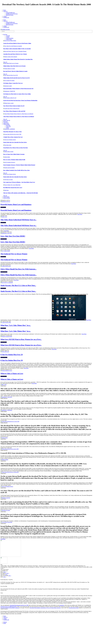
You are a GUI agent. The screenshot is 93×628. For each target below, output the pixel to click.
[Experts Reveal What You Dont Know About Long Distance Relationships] (9, 97)
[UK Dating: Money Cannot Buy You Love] (8, 80)
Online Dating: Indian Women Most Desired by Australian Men (18, 59)
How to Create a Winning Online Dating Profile (14, 159)
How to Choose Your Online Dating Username (14, 154)
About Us (5, 11)
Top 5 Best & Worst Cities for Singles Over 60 (13, 105)
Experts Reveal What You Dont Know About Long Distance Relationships (20, 100)
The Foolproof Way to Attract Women (14, 254)
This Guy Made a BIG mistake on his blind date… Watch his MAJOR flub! (20, 192)
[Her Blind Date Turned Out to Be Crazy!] (11, 184)
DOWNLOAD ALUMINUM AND (8, 606)
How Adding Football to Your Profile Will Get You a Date (16, 170)
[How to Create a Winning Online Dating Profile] (6, 157)
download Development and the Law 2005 (19, 605)
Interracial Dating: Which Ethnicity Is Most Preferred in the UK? (18, 88)
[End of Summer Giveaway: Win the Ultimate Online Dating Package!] (9, 162)
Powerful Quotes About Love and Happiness (16, 204)
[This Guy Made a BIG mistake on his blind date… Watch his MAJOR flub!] (6, 190)
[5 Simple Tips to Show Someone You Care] (12, 134)
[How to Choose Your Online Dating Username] (8, 151)
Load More (3, 539)
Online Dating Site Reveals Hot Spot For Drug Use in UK (16, 77)
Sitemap (5, 622)
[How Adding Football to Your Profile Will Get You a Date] (9, 167)
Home (4, 10)
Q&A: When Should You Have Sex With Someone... (18, 269)
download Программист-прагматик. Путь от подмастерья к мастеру (45, 607)
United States (9, 39)
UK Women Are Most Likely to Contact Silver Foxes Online (17, 93)
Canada (7, 37)
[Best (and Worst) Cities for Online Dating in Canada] (9, 68)
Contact (5, 16)
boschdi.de (61, 605)
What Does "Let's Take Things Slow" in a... (16, 325)
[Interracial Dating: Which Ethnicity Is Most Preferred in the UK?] (7, 85)
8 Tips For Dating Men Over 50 (12, 354)
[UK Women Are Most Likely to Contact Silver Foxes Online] (9, 91)
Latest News (6, 122)
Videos (7, 127)
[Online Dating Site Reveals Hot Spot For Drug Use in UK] (10, 75)
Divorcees (5, 121)
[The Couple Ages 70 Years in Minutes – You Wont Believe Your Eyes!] (8, 179)
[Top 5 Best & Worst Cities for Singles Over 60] (8, 103)
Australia (8, 35)
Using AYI (8, 126)
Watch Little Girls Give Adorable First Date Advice (15, 142)
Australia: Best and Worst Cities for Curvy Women (15, 54)
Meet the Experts (9, 15)
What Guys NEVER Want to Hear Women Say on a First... (21, 339)
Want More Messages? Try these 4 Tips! (12, 131)
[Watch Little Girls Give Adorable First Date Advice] (9, 139)
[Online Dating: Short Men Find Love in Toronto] (10, 63)
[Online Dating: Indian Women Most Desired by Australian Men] (10, 56)
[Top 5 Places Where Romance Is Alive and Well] (11, 108)
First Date (8, 125)
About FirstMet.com (10, 12)
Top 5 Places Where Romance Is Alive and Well (14, 111)
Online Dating (6, 124)
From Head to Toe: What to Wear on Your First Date (15, 147)
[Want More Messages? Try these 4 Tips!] (9, 129)
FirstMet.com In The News (12, 13)
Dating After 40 (6, 120)
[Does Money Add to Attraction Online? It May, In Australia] (12, 46)
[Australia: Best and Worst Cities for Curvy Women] (14, 51)
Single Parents (6, 196)
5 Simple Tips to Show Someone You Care (13, 137)
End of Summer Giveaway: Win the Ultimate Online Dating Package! (19, 164)
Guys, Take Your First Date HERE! (13, 236)
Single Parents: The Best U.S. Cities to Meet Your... (18, 285)
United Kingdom (9, 38)
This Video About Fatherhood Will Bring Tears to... (18, 220)
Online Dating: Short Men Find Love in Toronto (14, 66)
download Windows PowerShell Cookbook (10, 607)
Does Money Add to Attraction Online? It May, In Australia (17, 48)
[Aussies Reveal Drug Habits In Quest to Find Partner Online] (9, 40)
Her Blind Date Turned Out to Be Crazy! (12, 187)
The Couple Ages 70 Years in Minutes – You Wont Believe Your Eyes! (19, 182)
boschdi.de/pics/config (74, 607)
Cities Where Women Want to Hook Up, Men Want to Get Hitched (18, 116)
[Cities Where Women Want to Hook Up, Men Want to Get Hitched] (18, 113)
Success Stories (6, 198)
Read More (79, 214)
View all (5, 62)
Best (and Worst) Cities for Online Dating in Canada (15, 71)
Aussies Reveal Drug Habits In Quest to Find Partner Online (17, 43)
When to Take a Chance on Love (12, 373)
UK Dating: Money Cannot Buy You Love (13, 83)
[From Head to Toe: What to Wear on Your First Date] (7, 145)
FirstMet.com (6, 17)
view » (4, 572)
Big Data (5, 34)
